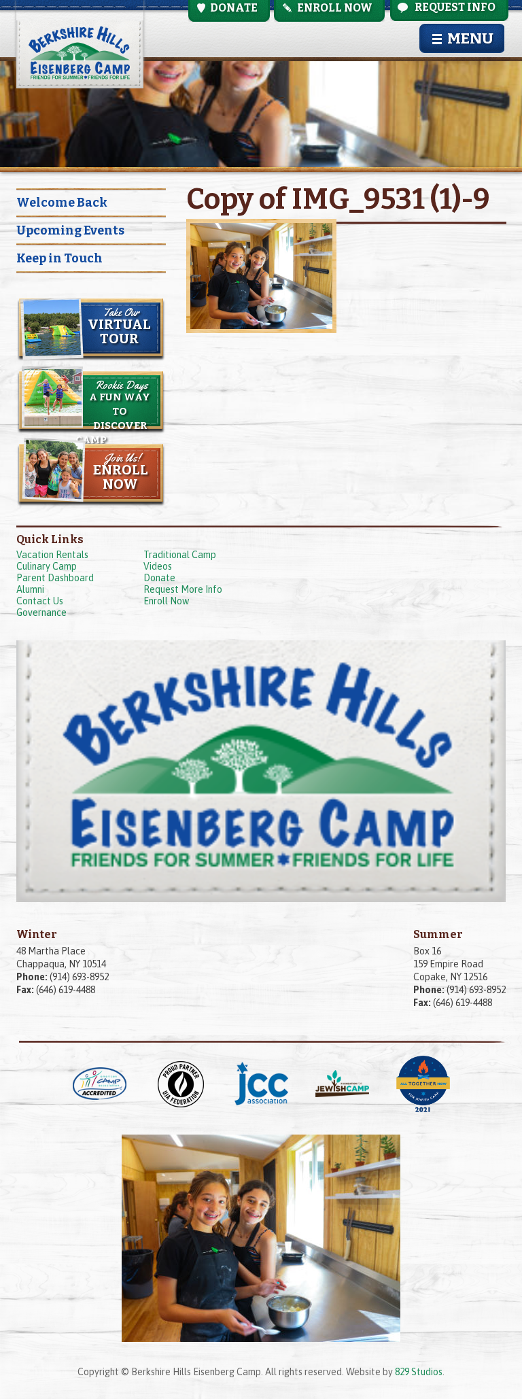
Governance (41, 612)
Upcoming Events (70, 230)
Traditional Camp (179, 555)
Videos (157, 566)
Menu (470, 38)
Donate (159, 578)
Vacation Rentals (52, 555)
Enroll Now (166, 601)
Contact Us (39, 601)
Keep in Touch (59, 258)
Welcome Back (61, 202)
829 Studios (418, 1371)
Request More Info (182, 589)
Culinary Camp (46, 566)
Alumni (30, 589)
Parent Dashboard (55, 578)
